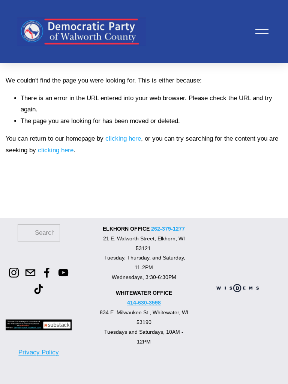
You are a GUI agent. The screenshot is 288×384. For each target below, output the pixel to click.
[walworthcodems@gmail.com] (30, 272)
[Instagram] (14, 272)
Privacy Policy (38, 352)
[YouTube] (63, 272)
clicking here (123, 138)
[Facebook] (47, 272)
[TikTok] (38, 289)
